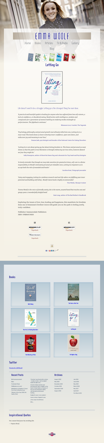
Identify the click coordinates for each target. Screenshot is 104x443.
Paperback (35, 230)
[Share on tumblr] (53, 250)
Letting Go (73, 329)
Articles (49, 43)
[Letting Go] (73, 326)
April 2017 (76, 390)
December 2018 (58, 384)
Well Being (30, 304)
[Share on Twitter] (48, 250)
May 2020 (56, 381)
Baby (12, 381)
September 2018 (58, 388)
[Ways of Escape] (59, 61)
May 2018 (76, 384)
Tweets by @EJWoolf (15, 368)
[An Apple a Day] (73, 61)
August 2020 (57, 379)
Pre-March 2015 (78, 393)
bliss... (31, 402)
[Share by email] (55, 250)
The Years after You (73, 303)
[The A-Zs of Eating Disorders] (44, 61)
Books (38, 43)
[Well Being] (30, 61)
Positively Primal (15, 384)
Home (28, 43)
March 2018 (77, 386)
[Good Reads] (52, 245)
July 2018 (76, 379)
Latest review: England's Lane (38, 397)
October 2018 (58, 386)
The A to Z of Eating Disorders (30, 330)
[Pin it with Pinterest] (49, 250)
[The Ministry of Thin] (66, 61)
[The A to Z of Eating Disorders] (30, 326)
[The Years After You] (73, 300)
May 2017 (76, 388)
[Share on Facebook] (46, 250)
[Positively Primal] (52, 61)
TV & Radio (62, 43)
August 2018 (57, 390)
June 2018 (76, 381)
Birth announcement (16, 379)
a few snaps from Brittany (36, 399)
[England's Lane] (37, 61)
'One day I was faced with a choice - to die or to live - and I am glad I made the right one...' (39, 381)
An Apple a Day (73, 355)
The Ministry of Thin (31, 355)
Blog (52, 49)
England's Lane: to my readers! (38, 395)
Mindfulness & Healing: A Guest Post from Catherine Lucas (19, 389)
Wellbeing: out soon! (16, 386)
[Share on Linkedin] (51, 250)
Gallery (75, 43)
